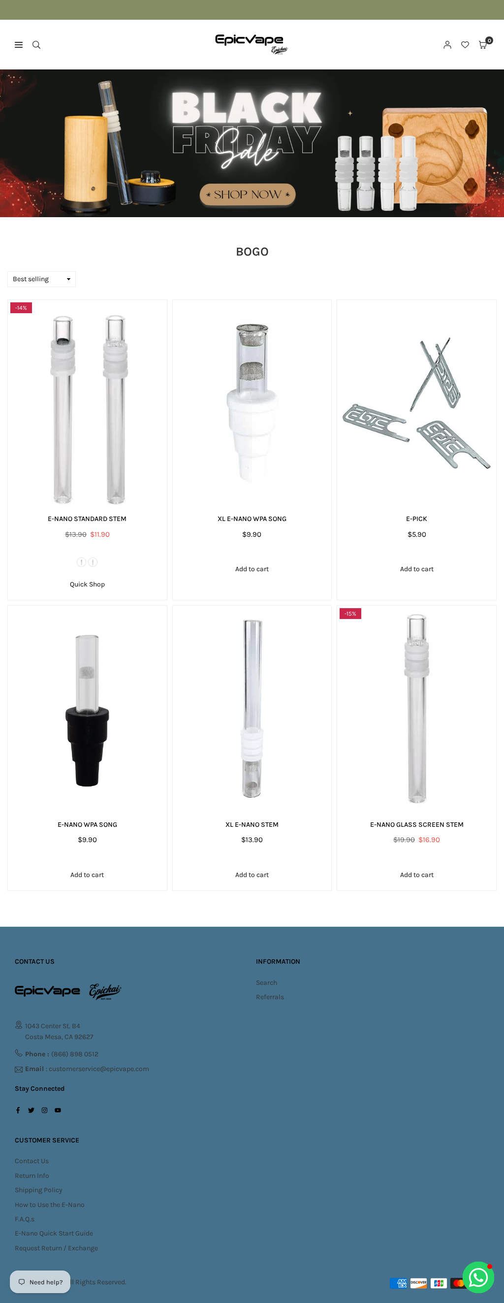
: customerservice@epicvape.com (87, 1069)
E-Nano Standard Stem (87, 519)
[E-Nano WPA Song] (87, 709)
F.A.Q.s (24, 1219)
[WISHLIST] (465, 44)
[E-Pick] (416, 403)
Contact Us (32, 1161)
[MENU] (19, 45)
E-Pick (416, 519)
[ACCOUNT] (447, 44)
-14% (21, 307)
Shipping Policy (39, 1190)
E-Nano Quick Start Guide (54, 1233)
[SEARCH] (36, 44)
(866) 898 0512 (61, 1054)
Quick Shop (87, 584)
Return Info (32, 1176)
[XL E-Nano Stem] (252, 709)
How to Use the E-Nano (50, 1205)
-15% (350, 613)
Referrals (270, 997)
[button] (483, 44)
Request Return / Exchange (56, 1248)
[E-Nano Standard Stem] (87, 403)
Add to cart (252, 569)
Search (266, 982)
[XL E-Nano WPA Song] (252, 403)
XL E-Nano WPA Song (252, 519)
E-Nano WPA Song (87, 824)
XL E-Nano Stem (252, 824)
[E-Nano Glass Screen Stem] (416, 709)
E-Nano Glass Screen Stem (417, 824)
